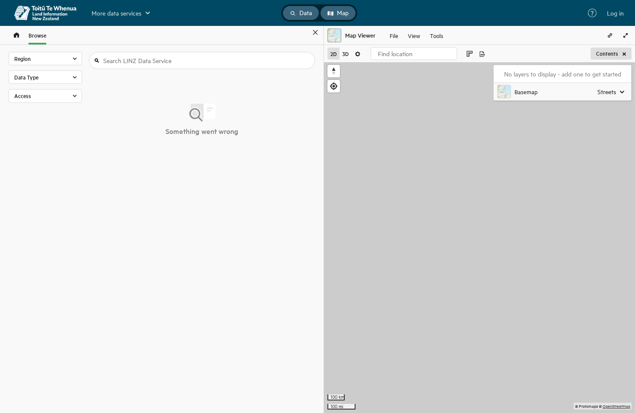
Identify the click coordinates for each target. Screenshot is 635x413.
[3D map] (346, 54)
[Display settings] (358, 54)
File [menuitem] (394, 35)
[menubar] (416, 35)
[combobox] (414, 53)
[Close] (315, 32)
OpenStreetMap (616, 406)
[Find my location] (333, 86)
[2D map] (333, 54)
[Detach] (302, 32)
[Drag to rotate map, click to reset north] (333, 71)
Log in (615, 13)
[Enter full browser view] (625, 35)
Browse (37, 35)
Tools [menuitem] (436, 35)
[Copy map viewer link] (610, 35)
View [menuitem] (414, 35)
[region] (479, 237)
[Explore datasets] (16, 35)
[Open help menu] (592, 13)
